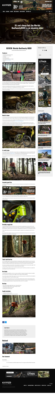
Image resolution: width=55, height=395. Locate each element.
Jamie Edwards (19, 30)
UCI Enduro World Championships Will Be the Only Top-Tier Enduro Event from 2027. (44, 160)
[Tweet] (6, 322)
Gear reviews (22, 11)
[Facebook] (46, 11)
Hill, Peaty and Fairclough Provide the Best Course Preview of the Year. (44, 123)
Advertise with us (44, 107)
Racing (11, 11)
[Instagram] (48, 11)
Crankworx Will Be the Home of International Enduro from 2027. (44, 147)
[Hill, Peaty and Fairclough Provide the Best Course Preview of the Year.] (7, 348)
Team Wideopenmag (31, 385)
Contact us (49, 385)
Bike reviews (16, 11)
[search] (50, 55)
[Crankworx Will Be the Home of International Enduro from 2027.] (29, 348)
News (4, 11)
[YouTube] (50, 11)
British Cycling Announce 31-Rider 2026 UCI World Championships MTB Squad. (44, 135)
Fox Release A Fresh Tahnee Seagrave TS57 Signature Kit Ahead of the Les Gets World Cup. (44, 173)
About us (25, 385)
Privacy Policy (44, 385)
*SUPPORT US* (28, 11)
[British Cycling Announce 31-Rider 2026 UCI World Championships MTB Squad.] (18, 348)
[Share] (26, 32)
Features (7, 11)
